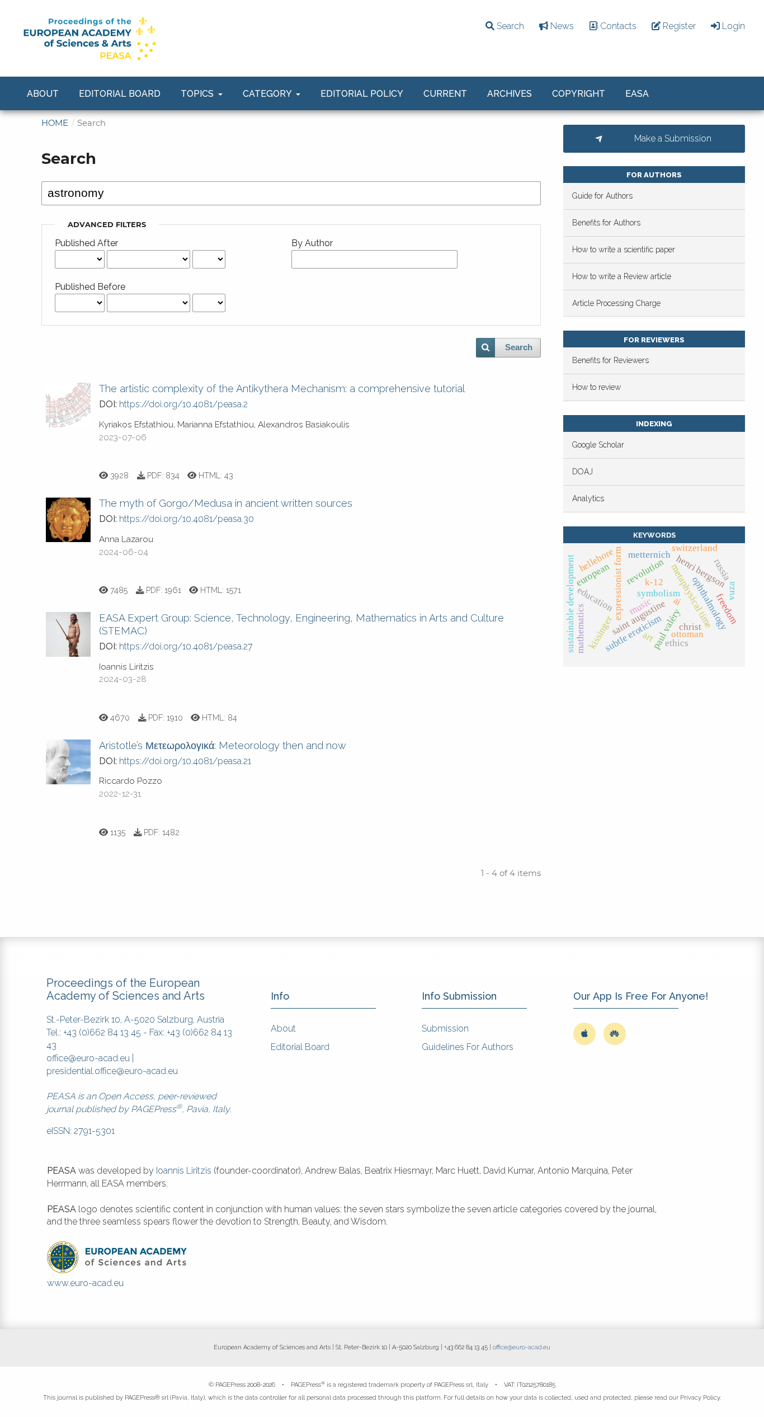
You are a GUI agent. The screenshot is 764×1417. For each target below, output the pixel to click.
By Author (312, 243)
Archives (509, 93)
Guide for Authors (602, 195)
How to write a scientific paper (623, 249)
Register (678, 26)
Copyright (578, 93)
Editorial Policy (361, 93)
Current (445, 93)
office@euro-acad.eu (88, 1058)
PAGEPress (153, 1109)
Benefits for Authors (606, 222)
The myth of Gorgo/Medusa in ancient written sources (225, 503)
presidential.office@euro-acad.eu (112, 1071)
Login (732, 26)
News (561, 26)
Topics (198, 93)
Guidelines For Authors (467, 1047)
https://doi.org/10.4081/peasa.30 (186, 519)
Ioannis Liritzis (183, 1170)
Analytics (588, 498)
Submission (445, 1028)
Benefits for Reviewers (610, 360)
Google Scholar (598, 444)
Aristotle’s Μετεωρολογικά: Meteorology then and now (222, 745)
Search (509, 26)
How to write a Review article (621, 276)
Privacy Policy (700, 1397)
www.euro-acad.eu (85, 1283)
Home (54, 123)
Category (268, 93)
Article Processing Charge (616, 303)
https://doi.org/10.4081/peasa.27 (186, 646)
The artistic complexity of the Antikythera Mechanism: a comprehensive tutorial (282, 388)
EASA (637, 93)
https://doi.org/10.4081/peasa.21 (185, 761)
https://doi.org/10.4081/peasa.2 (183, 404)
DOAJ (582, 471)
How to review (596, 387)
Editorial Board (120, 93)
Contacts (617, 26)
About (43, 93)
